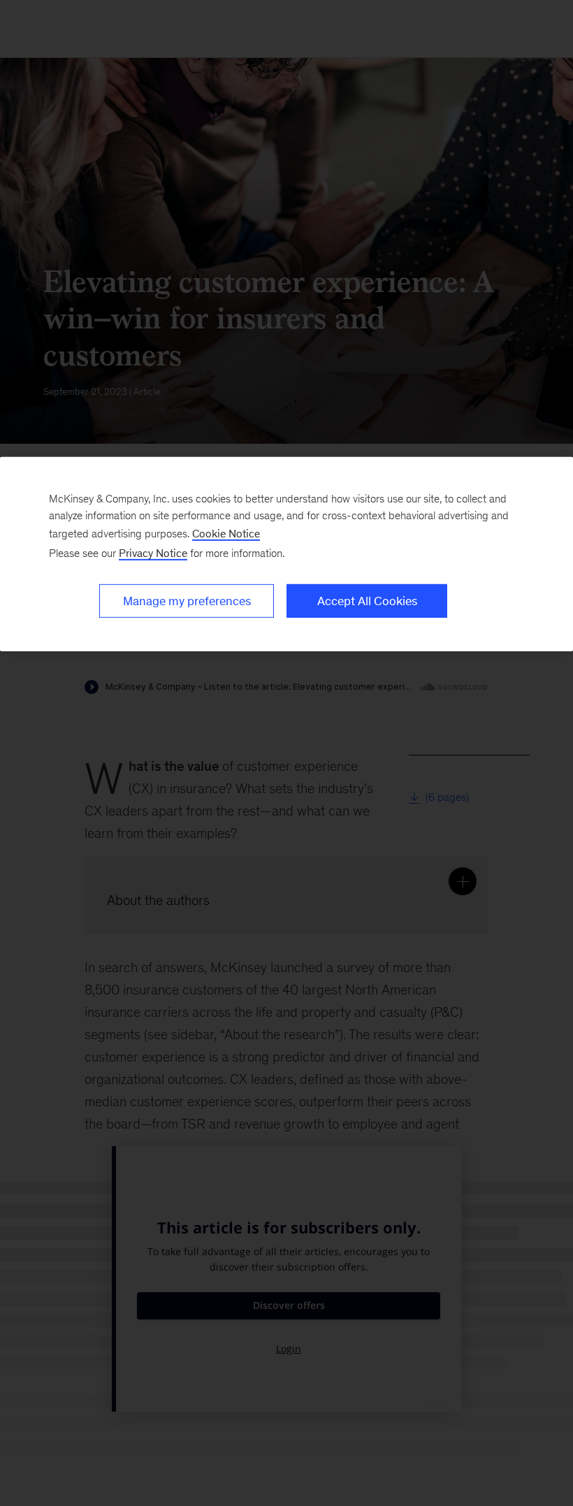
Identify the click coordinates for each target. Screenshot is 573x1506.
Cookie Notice (226, 533)
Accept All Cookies (367, 600)
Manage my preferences (187, 600)
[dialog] (286, 553)
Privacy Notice (153, 552)
